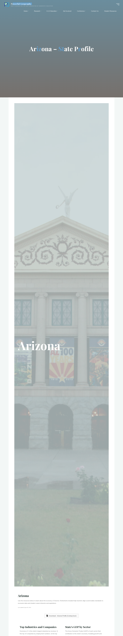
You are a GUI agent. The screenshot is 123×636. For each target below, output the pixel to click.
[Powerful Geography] (7, 4)
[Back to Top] (116, 629)
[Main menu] (117, 4)
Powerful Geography (21, 4)
